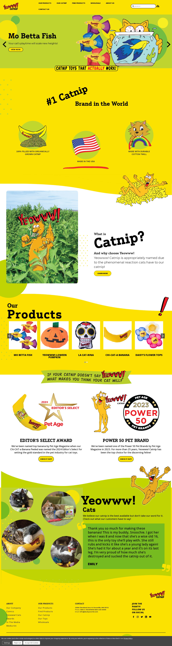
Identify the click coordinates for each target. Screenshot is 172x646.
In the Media (13, 622)
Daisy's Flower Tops (148, 355)
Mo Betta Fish (23, 355)
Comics (10, 611)
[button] (15, 50)
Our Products (45, 3)
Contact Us (44, 9)
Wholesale (96, 3)
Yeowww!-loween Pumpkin (54, 356)
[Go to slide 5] (2, 41)
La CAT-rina (86, 355)
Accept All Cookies (31, 643)
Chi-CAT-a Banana (117, 355)
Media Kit (11, 625)
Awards (10, 618)
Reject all (17, 643)
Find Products (78, 3)
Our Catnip (62, 3)
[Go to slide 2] (169, 41)
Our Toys (43, 618)
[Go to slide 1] (9, 335)
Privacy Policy (128, 638)
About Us (110, 3)
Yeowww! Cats (13, 615)
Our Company (13, 608)
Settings (7, 643)
